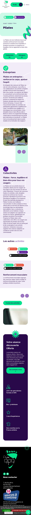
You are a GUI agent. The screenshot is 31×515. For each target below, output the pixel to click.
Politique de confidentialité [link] (20, 512)
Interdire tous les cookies (21, 510)
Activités (10, 23)
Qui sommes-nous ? (15, 370)
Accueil (5, 23)
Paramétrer (8, 513)
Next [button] (24, 152)
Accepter (7, 510)
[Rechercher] (28, 512)
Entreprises (22, 56)
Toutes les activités (13, 303)
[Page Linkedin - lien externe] (7, 474)
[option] (15, 137)
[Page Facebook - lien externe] (4, 474)
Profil (15, 4)
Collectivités (9, 56)
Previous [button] (19, 152)
